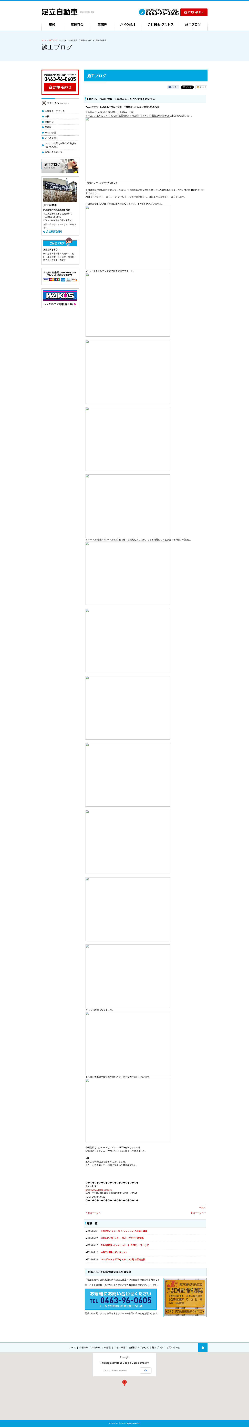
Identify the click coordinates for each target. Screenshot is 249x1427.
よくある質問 (51, 138)
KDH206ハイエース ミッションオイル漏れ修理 (124, 1231)
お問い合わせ (173, 1347)
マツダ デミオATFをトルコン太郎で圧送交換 (123, 1259)
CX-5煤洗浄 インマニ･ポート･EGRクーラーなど (125, 1245)
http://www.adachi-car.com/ (99, 1190)
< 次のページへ (93, 1213)
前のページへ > (198, 1213)
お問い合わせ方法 (54, 152)
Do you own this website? (115, 1370)
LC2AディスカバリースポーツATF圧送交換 (122, 1238)
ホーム (44, 40)
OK (145, 1370)
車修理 (48, 127)
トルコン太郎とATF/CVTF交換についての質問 (61, 145)
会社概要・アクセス (55, 111)
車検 (47, 116)
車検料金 (49, 122)
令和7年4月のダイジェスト (115, 1252)
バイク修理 (50, 132)
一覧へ (202, 1207)
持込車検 (96, 1347)
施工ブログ (53, 40)
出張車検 (83, 1347)
